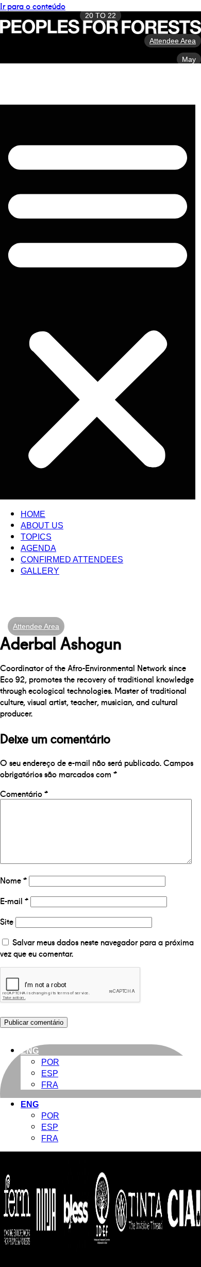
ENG (30, 1050)
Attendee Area (36, 626)
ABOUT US (42, 525)
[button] (97, 302)
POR (50, 1062)
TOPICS (36, 536)
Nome (13, 880)
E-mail (14, 900)
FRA (49, 1084)
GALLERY (40, 570)
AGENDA (38, 548)
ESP (49, 1073)
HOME (33, 514)
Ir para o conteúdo (32, 5)
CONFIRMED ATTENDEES (72, 559)
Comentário (24, 793)
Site (6, 921)
